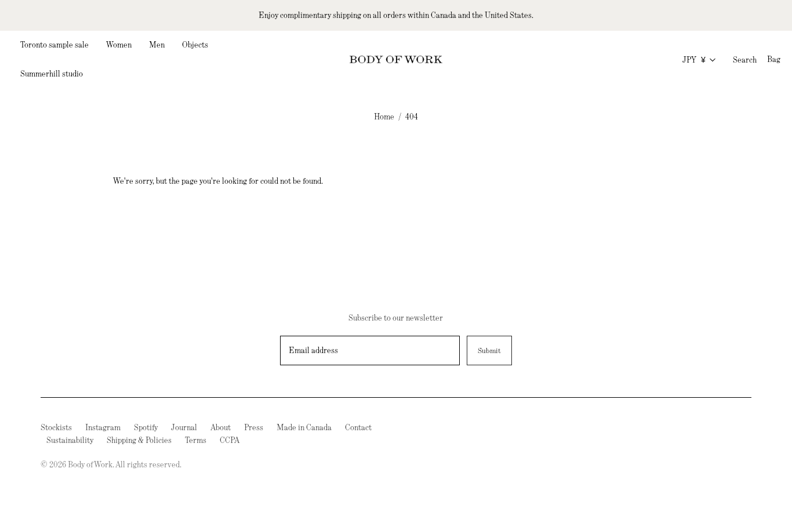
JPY (694, 60)
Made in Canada (304, 427)
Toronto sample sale (54, 44)
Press (253, 427)
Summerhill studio (51, 73)
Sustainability (69, 440)
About (220, 427)
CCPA (229, 440)
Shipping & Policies (139, 440)
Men (157, 44)
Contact (358, 427)
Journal (184, 427)
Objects (195, 44)
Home (384, 116)
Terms (195, 440)
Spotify (146, 427)
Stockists (56, 427)
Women (119, 44)
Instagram (103, 427)
